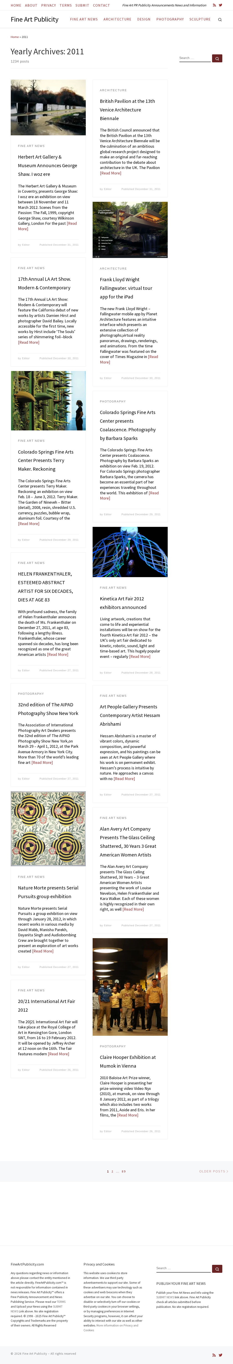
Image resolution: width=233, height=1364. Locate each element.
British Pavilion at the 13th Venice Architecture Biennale (127, 109)
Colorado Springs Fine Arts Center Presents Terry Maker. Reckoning (45, 460)
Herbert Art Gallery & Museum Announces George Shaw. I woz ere (47, 165)
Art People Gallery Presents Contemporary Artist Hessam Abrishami (130, 715)
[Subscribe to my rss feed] (214, 5)
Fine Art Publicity (35, 1354)
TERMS (61, 1302)
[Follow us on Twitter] (220, 5)
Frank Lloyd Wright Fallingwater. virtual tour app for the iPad (126, 288)
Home (15, 37)
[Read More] (110, 173)
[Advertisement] (200, 139)
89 (124, 1171)
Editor (26, 244)
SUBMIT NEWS (165, 1297)
